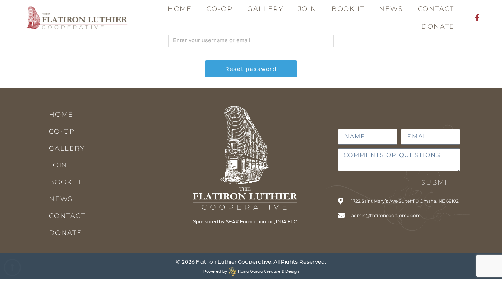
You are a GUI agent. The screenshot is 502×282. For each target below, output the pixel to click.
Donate (437, 26)
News (391, 9)
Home (180, 9)
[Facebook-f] (477, 17)
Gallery (265, 9)
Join (307, 9)
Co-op (220, 9)
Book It (348, 9)
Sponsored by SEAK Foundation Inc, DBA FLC (245, 221)
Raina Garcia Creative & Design (266, 271)
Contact (436, 9)
